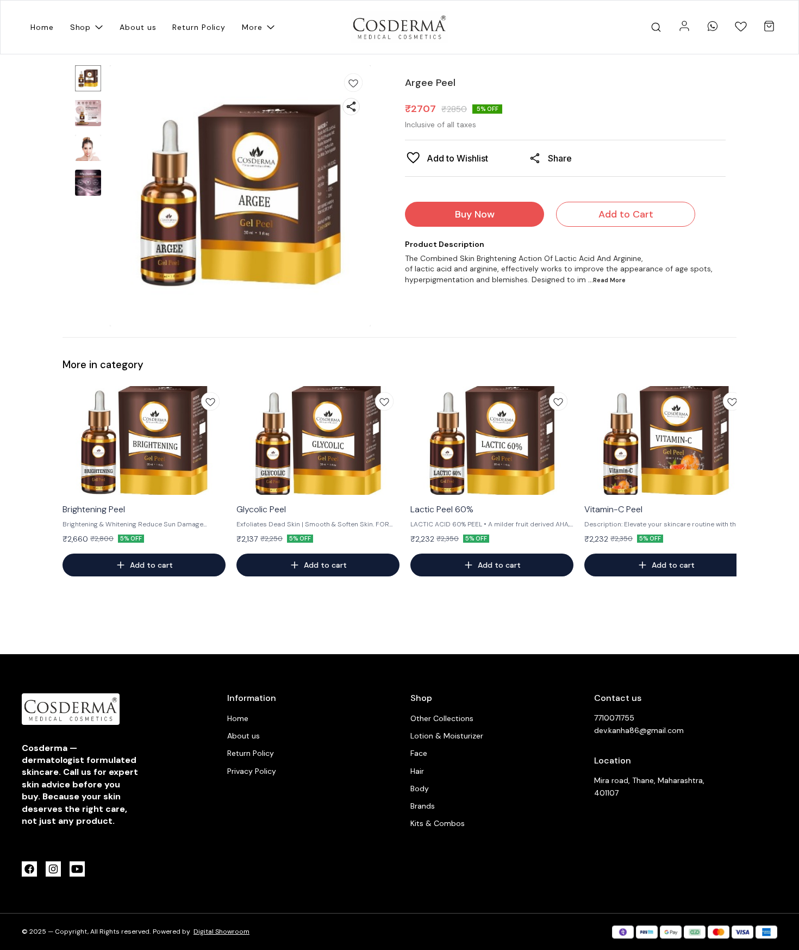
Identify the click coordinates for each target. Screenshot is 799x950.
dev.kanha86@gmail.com (639, 730)
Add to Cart (625, 214)
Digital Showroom (221, 931)
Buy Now (475, 214)
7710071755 (614, 718)
